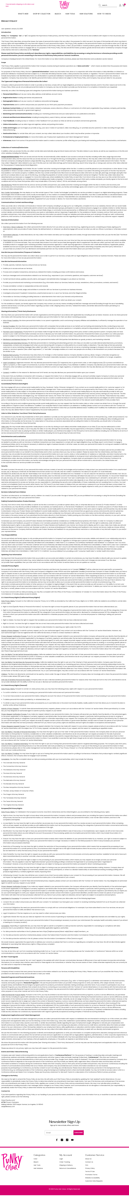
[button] (108, 5)
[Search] (100, 5)
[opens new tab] (57, 1140)
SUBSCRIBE (78, 1132)
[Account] (120, 5)
